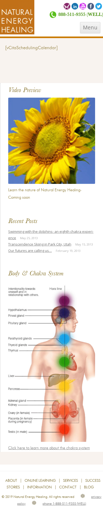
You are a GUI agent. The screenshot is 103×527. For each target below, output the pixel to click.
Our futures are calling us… (30, 250)
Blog (89, 487)
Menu (90, 27)
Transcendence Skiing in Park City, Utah (39, 244)
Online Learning (40, 481)
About (11, 481)
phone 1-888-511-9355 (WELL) (64, 504)
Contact (68, 487)
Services (70, 481)
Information (39, 487)
